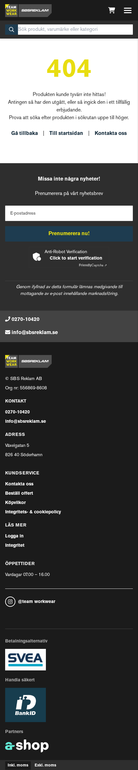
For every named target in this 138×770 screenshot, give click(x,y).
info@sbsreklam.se (35, 333)
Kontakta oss (111, 133)
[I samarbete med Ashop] (27, 745)
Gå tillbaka (24, 133)
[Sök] (11, 29)
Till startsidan (66, 133)
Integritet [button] (14, 546)
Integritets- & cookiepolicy (33, 512)
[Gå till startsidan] (28, 10)
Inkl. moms (18, 765)
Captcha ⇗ (93, 265)
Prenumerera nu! (69, 234)
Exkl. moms (45, 765)
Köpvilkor (15, 503)
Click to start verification (76, 258)
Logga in (14, 536)
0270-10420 (25, 319)
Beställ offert (19, 493)
